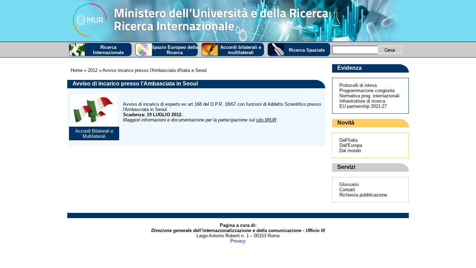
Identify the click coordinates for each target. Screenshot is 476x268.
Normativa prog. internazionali (369, 95)
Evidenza (349, 68)
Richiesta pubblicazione (363, 195)
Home (77, 70)
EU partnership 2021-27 (363, 106)
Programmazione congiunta (366, 90)
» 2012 (90, 70)
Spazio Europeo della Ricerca (174, 50)
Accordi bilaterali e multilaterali (240, 50)
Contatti (347, 189)
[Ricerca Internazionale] (238, 21)
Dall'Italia (348, 140)
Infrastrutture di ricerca (362, 101)
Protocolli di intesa (358, 85)
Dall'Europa (350, 145)
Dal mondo (350, 150)
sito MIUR (266, 119)
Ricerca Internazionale (108, 50)
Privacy (238, 241)
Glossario (349, 184)
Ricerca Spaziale (307, 50)
